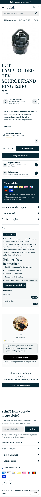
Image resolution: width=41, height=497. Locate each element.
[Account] (34, 7)
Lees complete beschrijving (15, 285)
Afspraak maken (22, 357)
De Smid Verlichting (14, 491)
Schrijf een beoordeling (20, 385)
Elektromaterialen (10, 20)
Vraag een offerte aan (21, 156)
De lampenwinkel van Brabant (20, 2)
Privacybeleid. (19, 437)
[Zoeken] (36, 13)
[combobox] (20, 13)
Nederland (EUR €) (11, 468)
